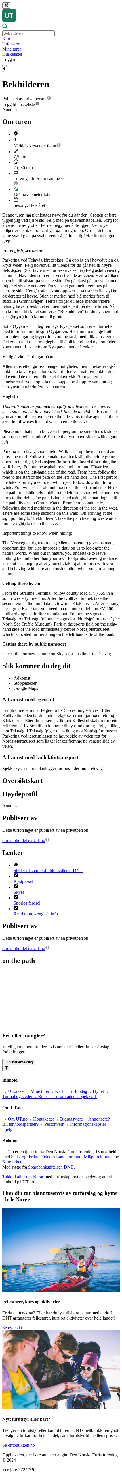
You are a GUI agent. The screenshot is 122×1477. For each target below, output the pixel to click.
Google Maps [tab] (26, 688)
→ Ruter (40, 1096)
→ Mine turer (37, 1091)
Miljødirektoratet (98, 1156)
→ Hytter (95, 1091)
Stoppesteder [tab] (25, 683)
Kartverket (11, 1161)
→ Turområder (61, 1096)
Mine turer (11, 49)
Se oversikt (12, 1327)
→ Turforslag (75, 1091)
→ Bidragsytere (68, 1119)
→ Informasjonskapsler (85, 1124)
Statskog (18, 1156)
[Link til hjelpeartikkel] (49, 98)
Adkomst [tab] (22, 678)
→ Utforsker (13, 1091)
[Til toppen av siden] (6, 1068)
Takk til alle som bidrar (22, 1176)
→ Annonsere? (96, 1119)
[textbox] (28, 33)
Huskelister (12, 54)
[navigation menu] (4, 66)
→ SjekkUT (86, 1096)
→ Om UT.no (15, 1119)
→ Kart (56, 1091)
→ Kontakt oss (41, 1119)
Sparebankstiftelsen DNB (51, 1167)
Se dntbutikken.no (18, 1445)
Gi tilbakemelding (19, 1062)
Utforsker (10, 43)
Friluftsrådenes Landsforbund (55, 1156)
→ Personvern (51, 1124)
